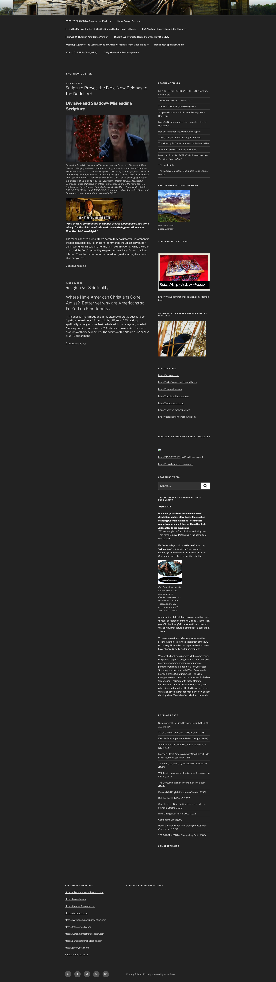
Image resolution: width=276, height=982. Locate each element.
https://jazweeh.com (168, 375)
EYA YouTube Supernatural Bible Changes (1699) (183, 738)
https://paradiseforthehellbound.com (177, 416)
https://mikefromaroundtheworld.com (177, 382)
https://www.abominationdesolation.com (85, 919)
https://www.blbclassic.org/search (175, 464)
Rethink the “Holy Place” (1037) (174, 798)
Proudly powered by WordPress (159, 974)
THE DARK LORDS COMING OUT (175, 100)
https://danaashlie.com (170, 389)
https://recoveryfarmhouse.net (174, 410)
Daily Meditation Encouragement (121, 52)
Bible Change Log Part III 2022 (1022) (177, 813)
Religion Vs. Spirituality (87, 287)
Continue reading (76, 265)
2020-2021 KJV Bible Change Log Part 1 (87, 21)
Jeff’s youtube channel (76, 954)
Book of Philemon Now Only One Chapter (179, 131)
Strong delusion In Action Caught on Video (179, 137)
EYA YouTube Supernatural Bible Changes (164, 29)
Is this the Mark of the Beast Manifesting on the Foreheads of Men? (100, 29)
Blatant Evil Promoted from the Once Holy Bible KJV (141, 36)
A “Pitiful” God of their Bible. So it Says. (177, 149)
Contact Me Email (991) (170, 819)
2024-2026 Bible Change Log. (81, 52)
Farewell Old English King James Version (86, 36)
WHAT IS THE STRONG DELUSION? (177, 106)
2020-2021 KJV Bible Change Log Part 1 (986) (182, 835)
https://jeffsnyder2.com (77, 947)
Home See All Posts (127, 21)
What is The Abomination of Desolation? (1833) (182, 732)
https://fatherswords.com (171, 403)
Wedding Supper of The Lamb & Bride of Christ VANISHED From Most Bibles (105, 44)
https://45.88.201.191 (169, 457)
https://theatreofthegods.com (173, 396)
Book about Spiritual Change (169, 44)
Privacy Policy (133, 974)
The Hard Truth (166, 165)
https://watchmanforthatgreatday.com (84, 933)
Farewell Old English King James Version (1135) (182, 792)
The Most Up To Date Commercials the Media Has (183, 143)
